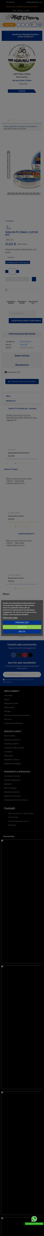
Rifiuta (22, 631)
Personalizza (22, 622)
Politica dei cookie (10, 617)
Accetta (22, 627)
